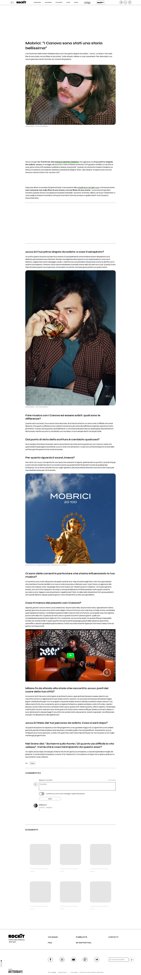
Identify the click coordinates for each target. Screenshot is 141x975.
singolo (32, 763)
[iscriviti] (131, 960)
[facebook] (50, 959)
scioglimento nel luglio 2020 (88, 187)
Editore (9, 970)
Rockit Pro (100, 2)
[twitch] (85, 959)
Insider (87, 2)
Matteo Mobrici (71, 162)
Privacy (1, 964)
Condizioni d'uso (62, 972)
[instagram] (61, 959)
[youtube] (73, 959)
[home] (21, 2)
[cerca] (125, 2)
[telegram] (96, 959)
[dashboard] (129, 2)
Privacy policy (74, 972)
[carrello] (121, 2)
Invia (50, 799)
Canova (58, 162)
